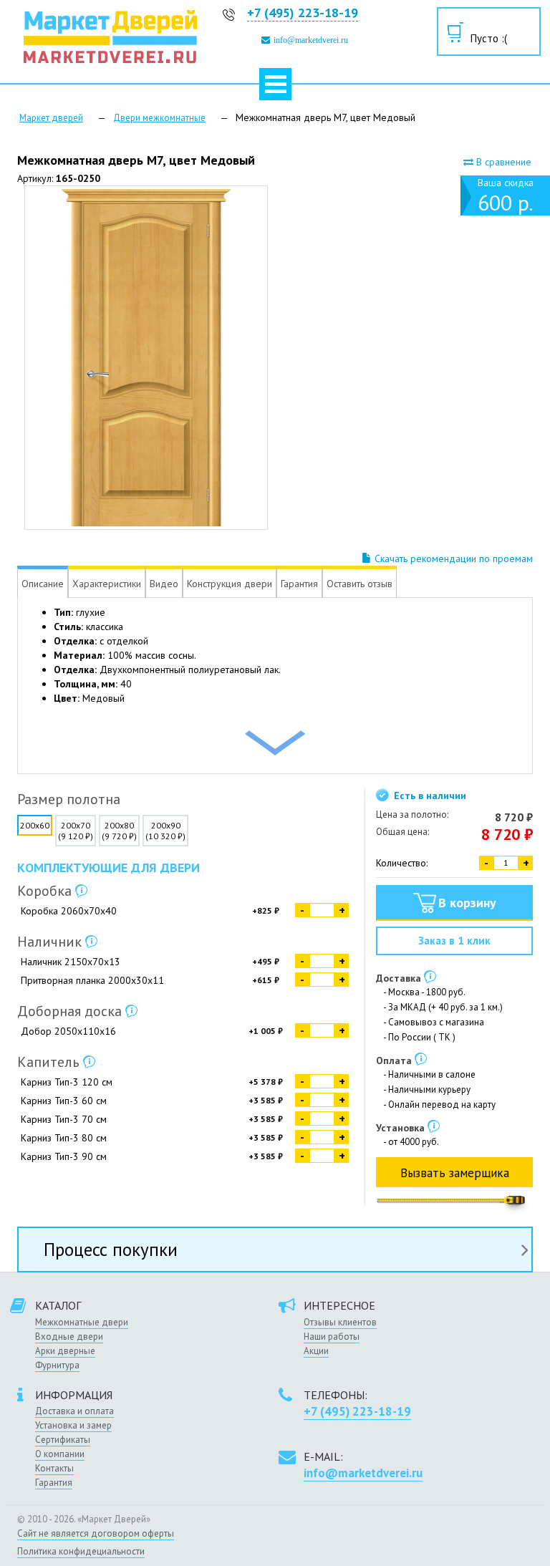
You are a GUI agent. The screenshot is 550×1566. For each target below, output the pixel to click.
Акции (316, 1351)
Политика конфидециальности (81, 1551)
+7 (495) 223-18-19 (302, 12)
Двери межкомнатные (159, 118)
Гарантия (53, 1482)
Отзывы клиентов (340, 1322)
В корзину (467, 902)
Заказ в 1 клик (454, 940)
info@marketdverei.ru (311, 40)
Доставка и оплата (74, 1411)
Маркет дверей (51, 118)
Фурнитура (57, 1365)
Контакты (54, 1468)
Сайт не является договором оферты (95, 1533)
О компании (60, 1454)
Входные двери (69, 1336)
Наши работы (332, 1336)
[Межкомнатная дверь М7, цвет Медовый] (146, 357)
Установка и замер (73, 1425)
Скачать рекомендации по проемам (452, 558)
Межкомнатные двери (81, 1322)
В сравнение (502, 161)
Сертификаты (62, 1440)
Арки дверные (65, 1351)
